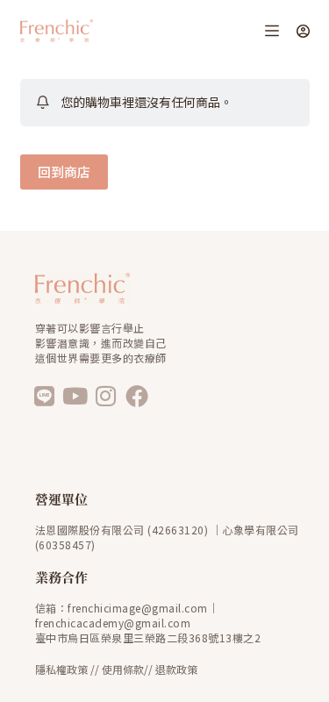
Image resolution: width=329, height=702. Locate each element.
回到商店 (64, 171)
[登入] (303, 31)
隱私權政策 (61, 669)
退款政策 (176, 669)
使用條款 (123, 669)
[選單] (272, 31)
